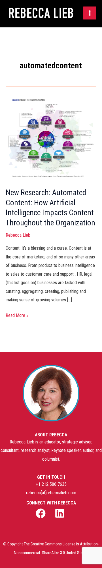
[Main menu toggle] (89, 13)
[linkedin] (60, 513)
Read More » (17, 314)
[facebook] (41, 513)
